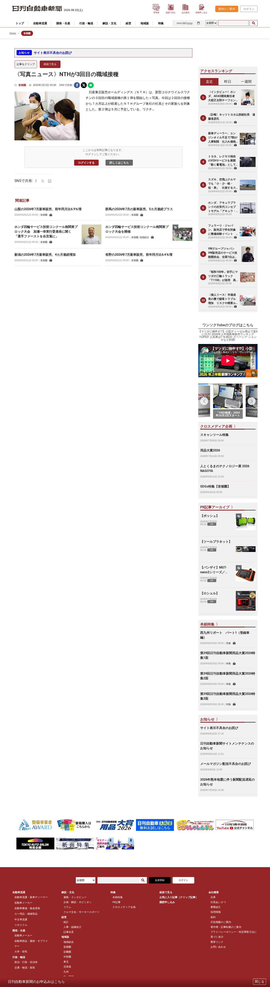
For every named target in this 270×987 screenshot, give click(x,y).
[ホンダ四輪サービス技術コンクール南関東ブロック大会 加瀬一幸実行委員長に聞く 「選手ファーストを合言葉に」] (91, 234)
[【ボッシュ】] (246, 523)
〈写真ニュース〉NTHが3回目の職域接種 (66, 74)
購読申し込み (167, 902)
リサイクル (20, 925)
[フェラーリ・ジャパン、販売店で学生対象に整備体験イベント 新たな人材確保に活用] (248, 231)
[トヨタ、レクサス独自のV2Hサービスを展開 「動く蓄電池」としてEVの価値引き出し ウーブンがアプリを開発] (248, 162)
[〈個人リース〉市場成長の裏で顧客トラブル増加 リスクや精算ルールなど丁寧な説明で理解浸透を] (248, 300)
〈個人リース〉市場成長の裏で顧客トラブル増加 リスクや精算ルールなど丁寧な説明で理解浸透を (222, 299)
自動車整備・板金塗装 (27, 908)
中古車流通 (20, 919)
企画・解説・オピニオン (77, 902)
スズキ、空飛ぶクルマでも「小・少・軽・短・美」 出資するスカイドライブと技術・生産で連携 (222, 184)
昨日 (227, 81)
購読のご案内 (226, 8)
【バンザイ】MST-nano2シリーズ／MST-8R (213, 570)
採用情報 (216, 912)
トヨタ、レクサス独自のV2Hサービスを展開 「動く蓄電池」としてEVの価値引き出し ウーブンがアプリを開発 (223, 161)
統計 (66, 922)
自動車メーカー (23, 902)
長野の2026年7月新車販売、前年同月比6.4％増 (138, 254)
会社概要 (214, 892)
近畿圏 (67, 951)
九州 (66, 971)
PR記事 (116, 902)
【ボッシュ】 (209, 516)
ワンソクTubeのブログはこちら (227, 325)
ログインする (86, 162)
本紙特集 (117, 897)
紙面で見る (50, 64)
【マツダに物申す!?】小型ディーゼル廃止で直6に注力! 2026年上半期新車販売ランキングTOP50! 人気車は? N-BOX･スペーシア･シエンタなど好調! (228, 335)
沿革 (213, 897)
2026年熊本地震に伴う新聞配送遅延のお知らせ (227, 782)
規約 (213, 917)
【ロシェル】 (209, 593)
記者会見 (68, 931)
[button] (252, 401)
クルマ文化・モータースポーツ (81, 912)
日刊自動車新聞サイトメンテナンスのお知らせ (227, 746)
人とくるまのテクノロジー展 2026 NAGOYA (224, 468)
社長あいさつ (218, 902)
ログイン (248, 8)
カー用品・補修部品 (26, 913)
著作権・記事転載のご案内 (226, 926)
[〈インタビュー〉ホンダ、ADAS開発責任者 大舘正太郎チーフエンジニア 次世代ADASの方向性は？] (248, 97)
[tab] (209, 82)
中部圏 (67, 956)
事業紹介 (216, 907)
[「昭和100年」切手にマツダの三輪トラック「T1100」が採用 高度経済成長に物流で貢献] (248, 277)
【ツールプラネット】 (216, 541)
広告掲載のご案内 (221, 922)
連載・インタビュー (75, 897)
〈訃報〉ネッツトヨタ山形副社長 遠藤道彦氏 (231, 116)
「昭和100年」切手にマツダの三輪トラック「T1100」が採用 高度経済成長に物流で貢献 (223, 276)
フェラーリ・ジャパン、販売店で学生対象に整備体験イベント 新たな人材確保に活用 (222, 230)
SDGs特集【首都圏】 (215, 486)
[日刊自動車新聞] (37, 8)
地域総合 (144, 237)
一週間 (246, 81)
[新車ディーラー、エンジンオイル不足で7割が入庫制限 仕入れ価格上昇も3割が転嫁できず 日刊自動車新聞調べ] (248, 139)
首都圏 (22, 85)
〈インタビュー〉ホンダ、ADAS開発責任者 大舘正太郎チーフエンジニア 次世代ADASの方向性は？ (223, 96)
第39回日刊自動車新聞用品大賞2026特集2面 (227, 676)
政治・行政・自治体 (26, 962)
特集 (228, 643)
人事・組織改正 (72, 926)
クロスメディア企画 (124, 907)
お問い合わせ (218, 946)
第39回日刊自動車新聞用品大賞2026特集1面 (227, 655)
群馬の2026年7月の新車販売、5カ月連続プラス (139, 209)
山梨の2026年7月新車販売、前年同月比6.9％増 (47, 209)
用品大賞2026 (210, 450)
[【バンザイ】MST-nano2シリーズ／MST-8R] (246, 575)
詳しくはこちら (119, 162)
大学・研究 (20, 951)
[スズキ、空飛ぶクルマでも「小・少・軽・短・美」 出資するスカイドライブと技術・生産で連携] (248, 185)
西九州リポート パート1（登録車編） (224, 635)
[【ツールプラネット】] (246, 549)
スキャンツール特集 (214, 435)
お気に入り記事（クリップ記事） (179, 897)
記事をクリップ (26, 64)
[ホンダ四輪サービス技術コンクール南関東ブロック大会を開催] (182, 234)
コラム (67, 907)
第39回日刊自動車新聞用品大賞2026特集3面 (227, 696)
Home (12, 33)
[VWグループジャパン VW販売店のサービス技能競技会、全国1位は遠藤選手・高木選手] (248, 254)
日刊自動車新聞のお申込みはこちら (36, 982)
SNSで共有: (66, 85)
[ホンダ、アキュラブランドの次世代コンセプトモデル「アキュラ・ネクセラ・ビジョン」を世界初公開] (248, 208)
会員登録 (159, 880)
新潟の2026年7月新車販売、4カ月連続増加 (45, 254)
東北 (66, 961)
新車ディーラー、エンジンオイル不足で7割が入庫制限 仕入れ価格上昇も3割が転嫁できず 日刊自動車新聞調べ (223, 138)
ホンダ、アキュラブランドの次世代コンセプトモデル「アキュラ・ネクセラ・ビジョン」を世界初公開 (222, 207)
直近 (209, 81)
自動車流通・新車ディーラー (31, 897)
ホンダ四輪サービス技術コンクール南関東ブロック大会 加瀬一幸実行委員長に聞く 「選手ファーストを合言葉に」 (46, 231)
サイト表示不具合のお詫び (53, 52)
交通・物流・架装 (24, 967)
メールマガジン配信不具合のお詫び (225, 764)
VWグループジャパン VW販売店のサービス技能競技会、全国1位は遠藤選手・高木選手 (222, 253)
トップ (20, 23)
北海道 (67, 966)
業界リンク (217, 941)
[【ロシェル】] (246, 601)
